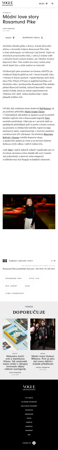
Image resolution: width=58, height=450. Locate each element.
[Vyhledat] (52, 3)
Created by (27, 443)
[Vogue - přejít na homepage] (7, 3)
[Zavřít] (55, 447)
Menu (42, 4)
